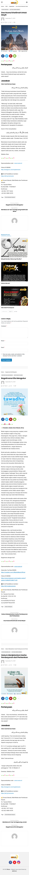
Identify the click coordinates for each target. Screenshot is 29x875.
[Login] (27, 2)
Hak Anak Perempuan (7, 307)
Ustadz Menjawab (15, 9)
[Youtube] (14, 862)
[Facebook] (10, 862)
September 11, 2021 (10, 18)
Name (3, 340)
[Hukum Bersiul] (14, 271)
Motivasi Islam (18, 375)
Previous (5, 311)
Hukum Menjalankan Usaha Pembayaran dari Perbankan (14, 656)
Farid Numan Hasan (10, 197)
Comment (4, 326)
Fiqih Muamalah (6, 280)
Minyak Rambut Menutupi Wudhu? (11, 259)
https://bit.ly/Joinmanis (7, 176)
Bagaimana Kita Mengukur (13, 378)
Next (10, 311)
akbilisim (14, 871)
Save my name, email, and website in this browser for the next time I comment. (14, 354)
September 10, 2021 (10, 381)
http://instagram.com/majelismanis (10, 169)
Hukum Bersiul (5, 283)
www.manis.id (18, 163)
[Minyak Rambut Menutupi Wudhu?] (14, 247)
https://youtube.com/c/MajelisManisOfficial (13, 572)
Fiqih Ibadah (5, 9)
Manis (8, 869)
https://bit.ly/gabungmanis (8, 586)
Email (3, 347)
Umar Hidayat (8, 606)
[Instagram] (18, 862)
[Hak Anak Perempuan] (14, 296)
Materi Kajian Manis (7, 375)
